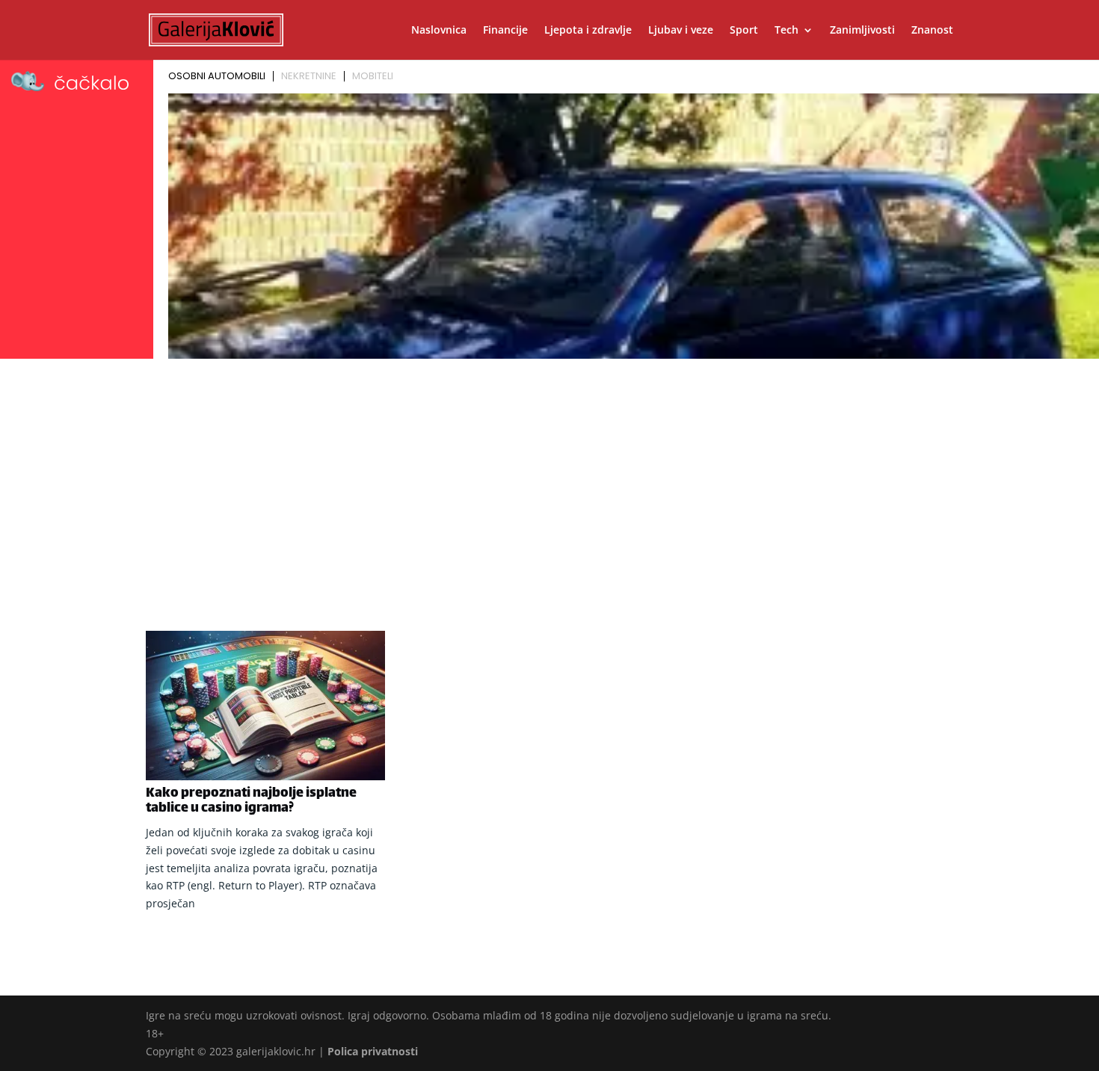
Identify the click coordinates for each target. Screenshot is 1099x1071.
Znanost (932, 31)
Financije (505, 31)
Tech (786, 31)
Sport (744, 31)
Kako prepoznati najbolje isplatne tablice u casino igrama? (251, 801)
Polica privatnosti (372, 1051)
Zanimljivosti (862, 31)
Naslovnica (439, 31)
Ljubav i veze (680, 31)
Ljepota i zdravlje (588, 31)
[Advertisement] (549, 476)
